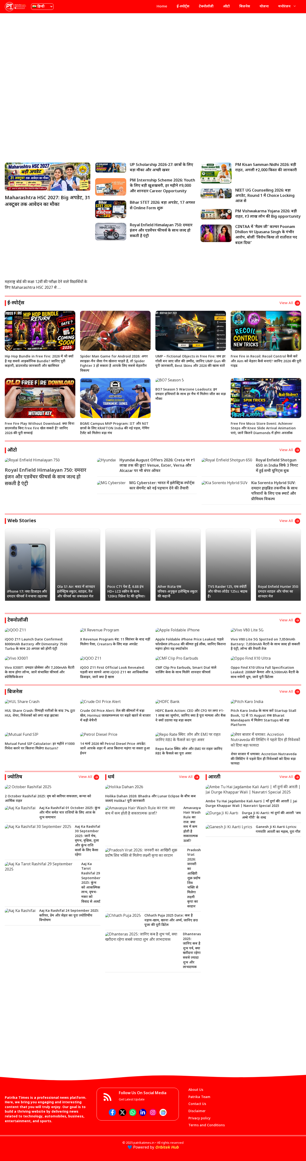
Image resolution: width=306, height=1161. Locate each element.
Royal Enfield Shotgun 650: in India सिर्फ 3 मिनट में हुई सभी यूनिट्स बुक (277, 466)
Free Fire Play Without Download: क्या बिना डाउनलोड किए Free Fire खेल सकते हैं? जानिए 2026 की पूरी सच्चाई (39, 429)
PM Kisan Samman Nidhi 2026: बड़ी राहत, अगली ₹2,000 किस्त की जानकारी (266, 168)
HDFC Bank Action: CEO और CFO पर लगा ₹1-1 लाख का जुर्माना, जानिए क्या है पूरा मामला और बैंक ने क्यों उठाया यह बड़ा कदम (190, 716)
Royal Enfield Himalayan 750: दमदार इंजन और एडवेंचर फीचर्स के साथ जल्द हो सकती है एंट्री (161, 231)
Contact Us (197, 1104)
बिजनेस (244, 6)
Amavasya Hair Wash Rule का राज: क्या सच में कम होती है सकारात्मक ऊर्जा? (192, 824)
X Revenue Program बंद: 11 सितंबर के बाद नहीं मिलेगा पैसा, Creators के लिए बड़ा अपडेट (115, 642)
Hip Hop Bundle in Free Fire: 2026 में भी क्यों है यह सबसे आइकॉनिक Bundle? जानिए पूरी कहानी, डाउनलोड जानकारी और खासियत (39, 361)
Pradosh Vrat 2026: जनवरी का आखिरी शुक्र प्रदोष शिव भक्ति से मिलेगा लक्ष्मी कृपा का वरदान (194, 878)
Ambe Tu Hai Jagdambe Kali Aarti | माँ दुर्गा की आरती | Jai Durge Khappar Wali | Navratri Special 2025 (251, 804)
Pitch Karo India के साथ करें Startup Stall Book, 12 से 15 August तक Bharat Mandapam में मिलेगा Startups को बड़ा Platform (263, 718)
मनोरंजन (284, 6)
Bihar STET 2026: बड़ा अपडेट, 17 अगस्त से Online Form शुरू (162, 205)
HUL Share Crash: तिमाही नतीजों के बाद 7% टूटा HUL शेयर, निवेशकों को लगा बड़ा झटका (40, 713)
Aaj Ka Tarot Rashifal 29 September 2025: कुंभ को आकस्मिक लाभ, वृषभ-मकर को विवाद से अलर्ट (90, 883)
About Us (195, 1090)
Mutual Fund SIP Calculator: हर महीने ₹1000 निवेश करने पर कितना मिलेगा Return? (40, 746)
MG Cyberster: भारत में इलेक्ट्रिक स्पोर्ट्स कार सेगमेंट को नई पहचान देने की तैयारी (161, 486)
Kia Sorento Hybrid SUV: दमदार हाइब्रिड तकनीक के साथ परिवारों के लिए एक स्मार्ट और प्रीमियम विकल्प (274, 491)
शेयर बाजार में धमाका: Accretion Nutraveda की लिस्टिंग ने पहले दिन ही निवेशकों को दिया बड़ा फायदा (264, 759)
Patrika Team (199, 1097)
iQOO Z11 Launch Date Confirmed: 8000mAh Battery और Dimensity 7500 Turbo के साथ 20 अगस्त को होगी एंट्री (36, 644)
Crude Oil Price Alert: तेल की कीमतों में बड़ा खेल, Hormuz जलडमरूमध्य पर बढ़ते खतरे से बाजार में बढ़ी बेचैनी (115, 716)
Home (162, 6)
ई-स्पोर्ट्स (183, 6)
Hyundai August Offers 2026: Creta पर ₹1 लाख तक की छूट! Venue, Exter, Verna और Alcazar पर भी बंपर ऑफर (157, 466)
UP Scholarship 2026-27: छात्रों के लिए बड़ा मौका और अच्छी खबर (161, 168)
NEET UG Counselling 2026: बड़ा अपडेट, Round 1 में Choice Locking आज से (265, 196)
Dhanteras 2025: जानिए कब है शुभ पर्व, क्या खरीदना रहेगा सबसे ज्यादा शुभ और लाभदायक (192, 950)
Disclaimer (197, 1111)
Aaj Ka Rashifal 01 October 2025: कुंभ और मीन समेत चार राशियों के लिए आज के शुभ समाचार (69, 813)
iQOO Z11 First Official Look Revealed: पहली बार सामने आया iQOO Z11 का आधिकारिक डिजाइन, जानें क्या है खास (114, 673)
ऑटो (226, 6)
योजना (264, 6)
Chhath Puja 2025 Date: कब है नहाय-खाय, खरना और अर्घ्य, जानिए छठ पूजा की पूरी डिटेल (171, 920)
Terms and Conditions (206, 1125)
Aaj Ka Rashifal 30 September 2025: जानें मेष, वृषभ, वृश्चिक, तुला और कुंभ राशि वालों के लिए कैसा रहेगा (87, 841)
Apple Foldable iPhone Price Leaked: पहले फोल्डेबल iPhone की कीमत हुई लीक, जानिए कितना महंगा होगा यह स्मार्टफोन (190, 644)
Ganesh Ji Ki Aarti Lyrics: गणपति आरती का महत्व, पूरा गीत (278, 829)
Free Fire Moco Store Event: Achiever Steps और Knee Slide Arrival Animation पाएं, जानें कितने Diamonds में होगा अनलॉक (263, 429)
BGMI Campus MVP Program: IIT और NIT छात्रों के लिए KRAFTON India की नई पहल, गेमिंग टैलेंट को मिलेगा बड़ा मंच (114, 429)
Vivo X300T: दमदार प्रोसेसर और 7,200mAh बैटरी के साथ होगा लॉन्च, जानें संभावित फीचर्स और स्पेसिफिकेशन (39, 673)
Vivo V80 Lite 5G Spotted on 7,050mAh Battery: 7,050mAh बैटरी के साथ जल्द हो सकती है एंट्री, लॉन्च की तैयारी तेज (265, 644)
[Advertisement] (153, 51)
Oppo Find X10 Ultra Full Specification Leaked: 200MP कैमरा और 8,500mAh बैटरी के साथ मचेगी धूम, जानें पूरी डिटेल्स (265, 673)
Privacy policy (199, 1118)
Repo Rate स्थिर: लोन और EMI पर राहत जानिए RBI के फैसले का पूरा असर (188, 751)
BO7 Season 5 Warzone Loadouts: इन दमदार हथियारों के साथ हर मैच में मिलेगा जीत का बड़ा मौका (190, 394)
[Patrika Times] (15, 6)
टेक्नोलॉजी (206, 6)
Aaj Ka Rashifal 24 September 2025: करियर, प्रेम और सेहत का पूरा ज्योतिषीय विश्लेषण (69, 916)
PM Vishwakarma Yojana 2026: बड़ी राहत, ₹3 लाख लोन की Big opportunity (268, 214)
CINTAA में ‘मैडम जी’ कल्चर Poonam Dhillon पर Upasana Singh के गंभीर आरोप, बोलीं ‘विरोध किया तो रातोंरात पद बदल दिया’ (266, 235)
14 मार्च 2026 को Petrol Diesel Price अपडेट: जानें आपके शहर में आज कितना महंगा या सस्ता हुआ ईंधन (115, 749)
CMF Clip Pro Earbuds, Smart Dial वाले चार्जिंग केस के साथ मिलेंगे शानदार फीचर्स (185, 670)
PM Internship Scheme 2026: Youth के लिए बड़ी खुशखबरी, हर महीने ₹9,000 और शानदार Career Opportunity (162, 186)
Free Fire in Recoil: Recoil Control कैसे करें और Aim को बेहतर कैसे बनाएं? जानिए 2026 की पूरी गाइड (266, 361)
